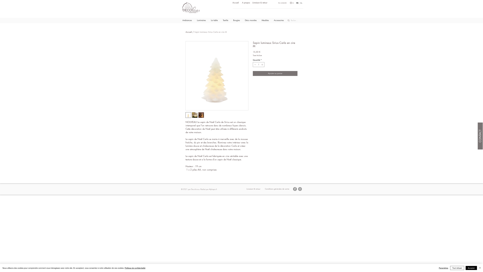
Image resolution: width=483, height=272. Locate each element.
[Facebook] (295, 189)
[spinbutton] (259, 64)
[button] (292, 3)
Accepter (471, 268)
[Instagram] (300, 189)
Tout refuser (457, 268)
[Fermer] (479, 268)
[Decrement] (255, 64)
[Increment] (262, 64)
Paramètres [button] (443, 268)
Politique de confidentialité (135, 268)
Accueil (189, 32)
